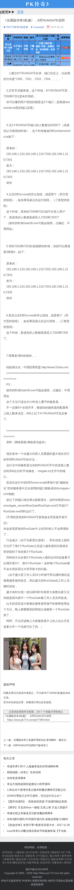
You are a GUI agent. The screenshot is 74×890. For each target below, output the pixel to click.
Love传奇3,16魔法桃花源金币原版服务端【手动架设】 (39, 830)
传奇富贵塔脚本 (16, 778)
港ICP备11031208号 (37, 869)
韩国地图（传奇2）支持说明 (24, 772)
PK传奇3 (26, 880)
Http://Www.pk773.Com (46, 873)
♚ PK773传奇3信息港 (15, 27)
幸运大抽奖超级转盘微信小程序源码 (28, 784)
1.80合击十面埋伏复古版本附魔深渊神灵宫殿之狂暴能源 (40, 789)
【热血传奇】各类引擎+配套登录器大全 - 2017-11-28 (38, 824)
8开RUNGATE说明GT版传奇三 (30, 745)
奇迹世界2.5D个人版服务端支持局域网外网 (32, 766)
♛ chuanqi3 (37, 27)
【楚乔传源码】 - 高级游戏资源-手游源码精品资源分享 (39, 801)
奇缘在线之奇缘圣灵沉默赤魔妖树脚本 (30, 813)
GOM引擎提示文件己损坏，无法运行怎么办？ (34, 795)
